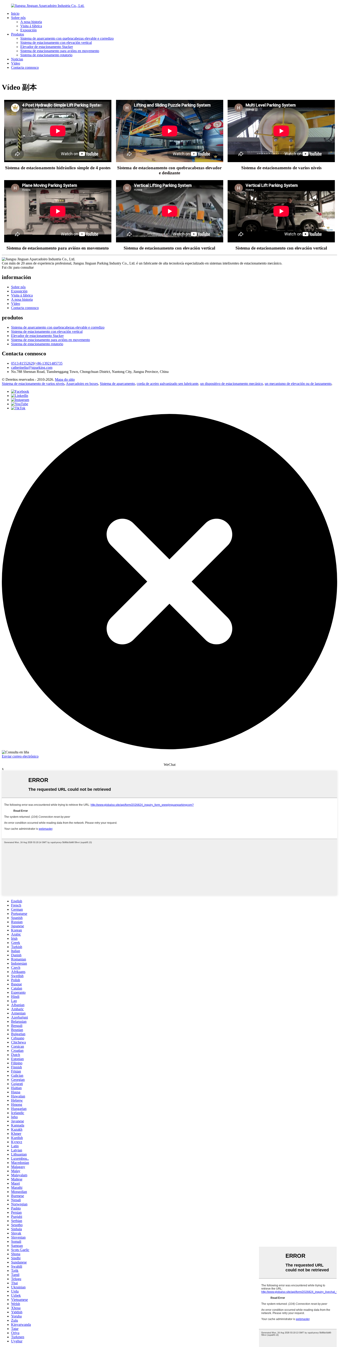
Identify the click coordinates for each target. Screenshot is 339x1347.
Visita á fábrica (31, 26)
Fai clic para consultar (18, 267)
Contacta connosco (25, 67)
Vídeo (15, 63)
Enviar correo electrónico (20, 756)
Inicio (15, 13)
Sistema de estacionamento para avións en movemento (59, 51)
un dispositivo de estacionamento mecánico (231, 384)
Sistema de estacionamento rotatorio (46, 55)
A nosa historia (31, 22)
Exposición (28, 30)
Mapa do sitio (65, 379)
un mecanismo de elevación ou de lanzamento (298, 384)
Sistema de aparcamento (117, 384)
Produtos (17, 34)
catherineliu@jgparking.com (31, 367)
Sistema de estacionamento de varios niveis (33, 384)
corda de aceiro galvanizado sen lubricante (167, 384)
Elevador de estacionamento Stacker (46, 47)
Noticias (17, 59)
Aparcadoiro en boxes (82, 384)
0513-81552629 (22, 363)
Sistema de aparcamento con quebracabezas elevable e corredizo (67, 38)
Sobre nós (18, 18)
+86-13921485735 (48, 363)
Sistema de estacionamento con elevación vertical (56, 43)
